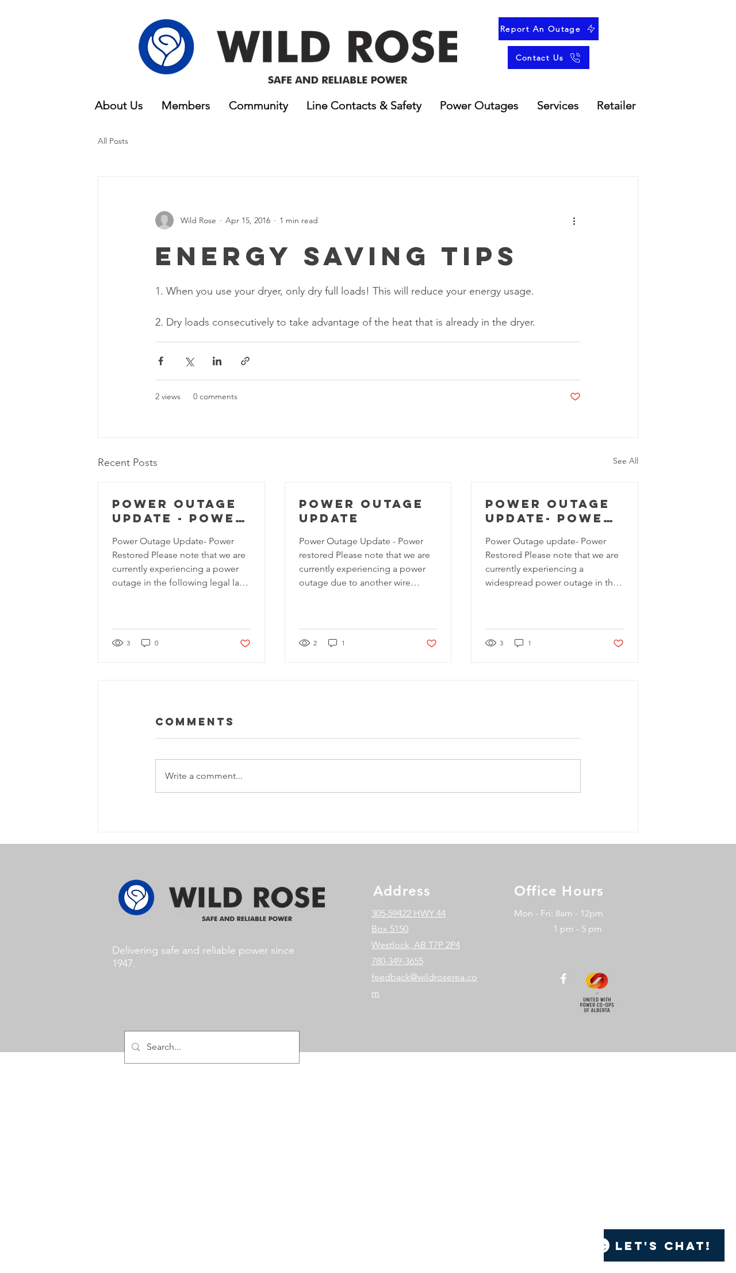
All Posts (113, 141)
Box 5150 (389, 928)
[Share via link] (245, 360)
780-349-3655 (397, 960)
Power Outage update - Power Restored (179, 510)
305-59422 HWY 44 (408, 913)
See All (625, 461)
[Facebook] (563, 978)
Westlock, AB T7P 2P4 (415, 944)
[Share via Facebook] (160, 360)
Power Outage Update (361, 510)
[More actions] (574, 220)
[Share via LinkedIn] (217, 360)
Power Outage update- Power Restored (549, 510)
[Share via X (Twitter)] (188, 360)
